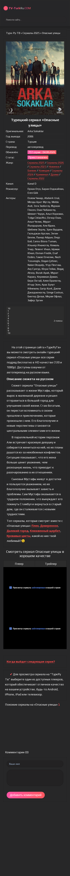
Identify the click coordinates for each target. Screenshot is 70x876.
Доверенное (49, 525)
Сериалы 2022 (36, 178)
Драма (55, 174)
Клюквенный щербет (45, 530)
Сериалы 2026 (55, 162)
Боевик (32, 170)
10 (9, 333)
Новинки (54, 166)
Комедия (44, 170)
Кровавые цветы (18, 536)
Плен (35, 525)
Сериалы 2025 (36, 162)
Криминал (42, 174)
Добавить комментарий (26, 795)
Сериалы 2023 (37, 166)
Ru (20, 8)
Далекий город (17, 530)
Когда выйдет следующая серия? (31, 661)
